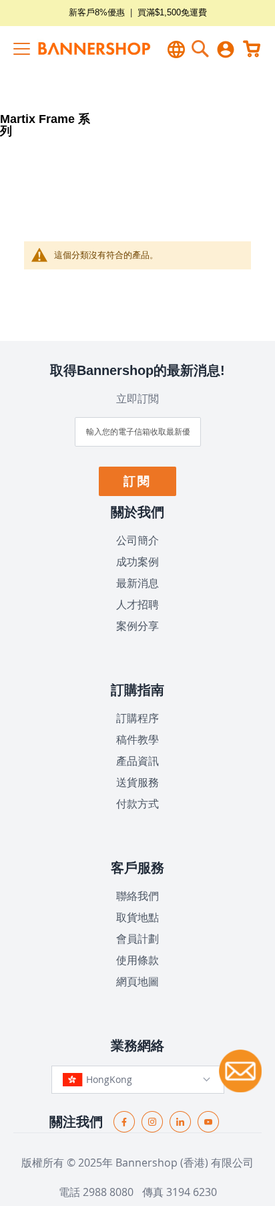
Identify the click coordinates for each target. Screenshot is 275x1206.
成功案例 (137, 561)
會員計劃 (137, 938)
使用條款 (137, 960)
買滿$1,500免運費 (172, 12)
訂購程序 (137, 718)
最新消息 (137, 583)
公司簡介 (137, 540)
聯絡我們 (137, 895)
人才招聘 (137, 604)
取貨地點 (137, 917)
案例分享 (137, 625)
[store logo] (79, 48)
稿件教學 (137, 739)
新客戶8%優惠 (97, 12)
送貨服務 (137, 782)
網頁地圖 (137, 981)
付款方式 (137, 803)
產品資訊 (137, 760)
